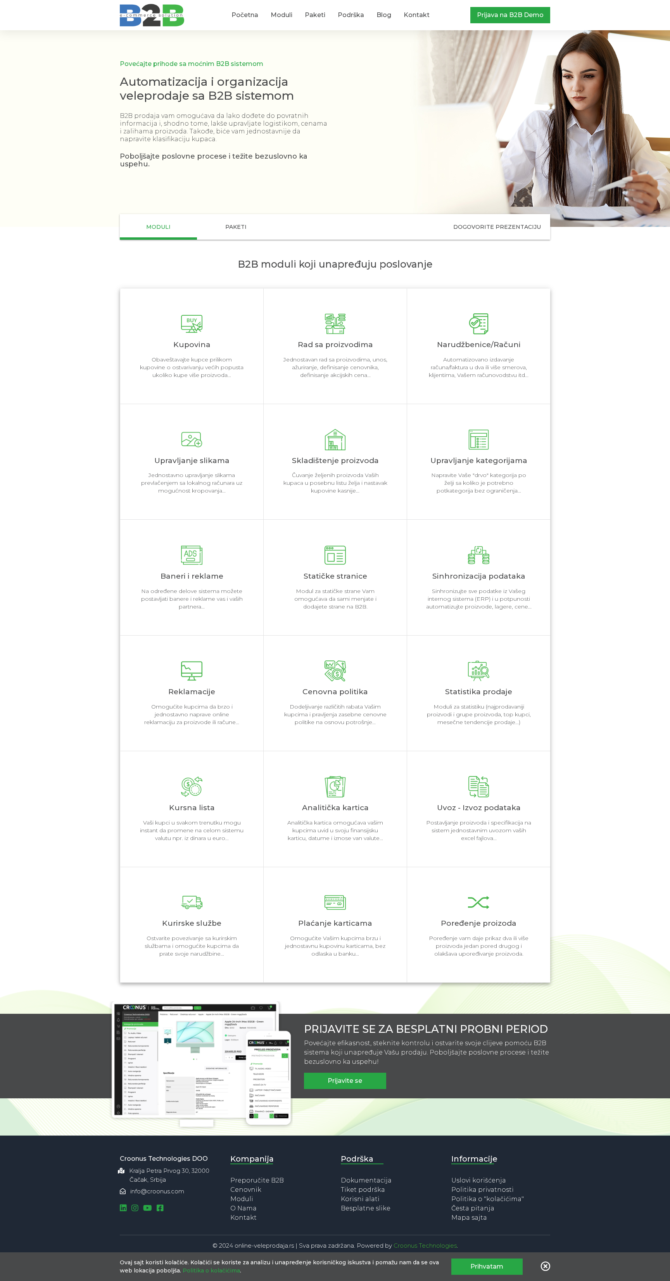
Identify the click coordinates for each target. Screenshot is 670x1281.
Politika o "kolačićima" (487, 1199)
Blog (383, 15)
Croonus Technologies (425, 1245)
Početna (244, 15)
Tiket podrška (363, 1189)
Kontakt (417, 15)
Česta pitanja (472, 1208)
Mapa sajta (469, 1217)
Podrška (351, 15)
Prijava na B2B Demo (510, 15)
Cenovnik (245, 1189)
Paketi (315, 15)
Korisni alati (360, 1199)
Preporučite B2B (257, 1180)
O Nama (243, 1208)
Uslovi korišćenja (478, 1180)
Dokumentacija (366, 1180)
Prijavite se (345, 1080)
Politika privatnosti (482, 1189)
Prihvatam (486, 1266)
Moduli (281, 15)
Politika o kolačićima (211, 1270)
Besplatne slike (365, 1208)
